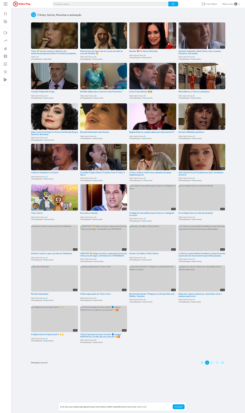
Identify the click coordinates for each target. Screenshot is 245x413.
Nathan (34, 57)
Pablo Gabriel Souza (87, 57)
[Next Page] (217, 362)
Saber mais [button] (142, 406)
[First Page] (202, 362)
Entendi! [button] (178, 406)
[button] (231, 4)
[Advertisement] (128, 390)
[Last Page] (222, 362)
